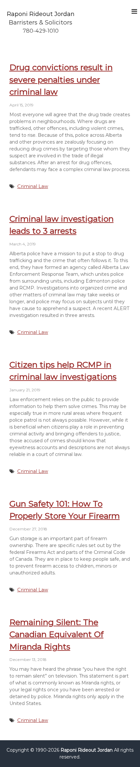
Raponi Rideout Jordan (41, 14)
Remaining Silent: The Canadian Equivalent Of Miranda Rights (56, 634)
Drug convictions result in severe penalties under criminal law (61, 79)
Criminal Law (32, 186)
